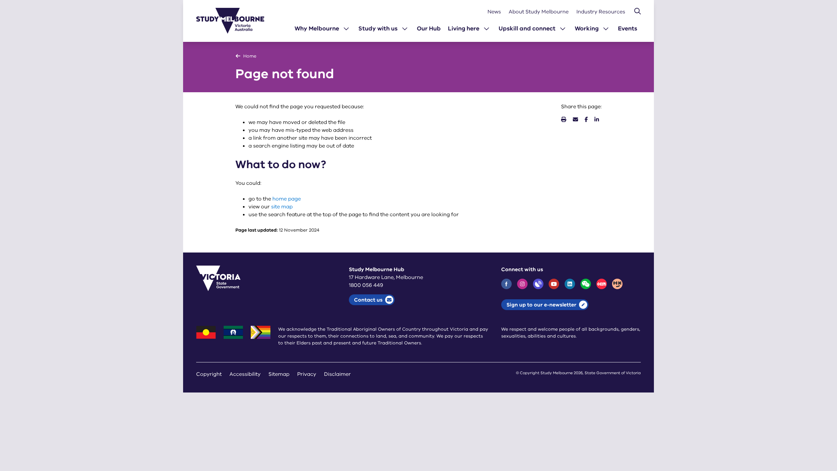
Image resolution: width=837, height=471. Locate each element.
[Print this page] (563, 120)
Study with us (378, 28)
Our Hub (429, 28)
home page (286, 198)
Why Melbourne (317, 28)
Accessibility (245, 374)
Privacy (306, 374)
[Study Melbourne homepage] (234, 21)
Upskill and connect (527, 28)
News (494, 11)
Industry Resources (600, 11)
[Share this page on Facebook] (586, 119)
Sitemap (278, 374)
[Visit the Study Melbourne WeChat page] (585, 284)
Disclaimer (337, 374)
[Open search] (637, 11)
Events (627, 28)
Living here (463, 28)
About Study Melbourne (539, 11)
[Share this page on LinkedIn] (596, 119)
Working (587, 28)
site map (282, 206)
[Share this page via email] (575, 119)
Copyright (209, 374)
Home (249, 56)
